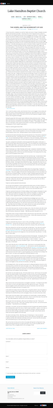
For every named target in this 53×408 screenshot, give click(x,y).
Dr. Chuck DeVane (22, 29)
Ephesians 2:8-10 (14, 230)
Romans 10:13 (9, 224)
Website (7, 367)
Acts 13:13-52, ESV (11, 108)
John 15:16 (18, 246)
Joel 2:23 (42, 223)
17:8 (45, 247)
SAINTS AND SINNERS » (42, 328)
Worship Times (31, 16)
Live (24, 16)
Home (12, 16)
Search (42, 392)
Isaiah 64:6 (8, 230)
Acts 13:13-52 (34, 29)
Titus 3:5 (20, 230)
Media (40, 16)
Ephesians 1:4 (24, 246)
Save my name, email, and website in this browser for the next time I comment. (23, 373)
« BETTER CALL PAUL (10, 328)
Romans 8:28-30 (21, 260)
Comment (8, 341)
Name (7, 356)
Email (7, 361)
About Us (18, 16)
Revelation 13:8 (41, 247)
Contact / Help (26, 18)
